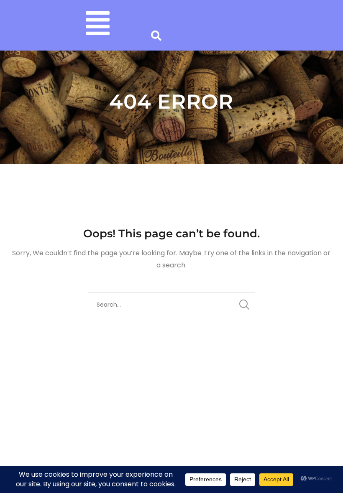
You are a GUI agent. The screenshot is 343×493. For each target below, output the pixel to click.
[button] (97, 25)
